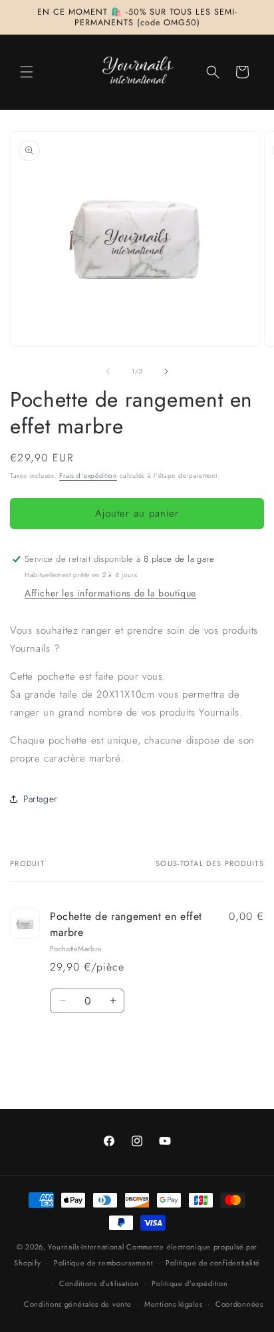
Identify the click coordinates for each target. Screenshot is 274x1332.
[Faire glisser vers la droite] (166, 371)
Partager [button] (40, 798)
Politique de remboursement (103, 1262)
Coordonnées (239, 1304)
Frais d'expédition (88, 476)
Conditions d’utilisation (99, 1283)
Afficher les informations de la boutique (110, 593)
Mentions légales (173, 1304)
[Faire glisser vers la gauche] (107, 371)
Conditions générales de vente (77, 1304)
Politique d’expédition (189, 1283)
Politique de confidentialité (213, 1262)
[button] (26, 72)
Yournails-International (86, 1246)
